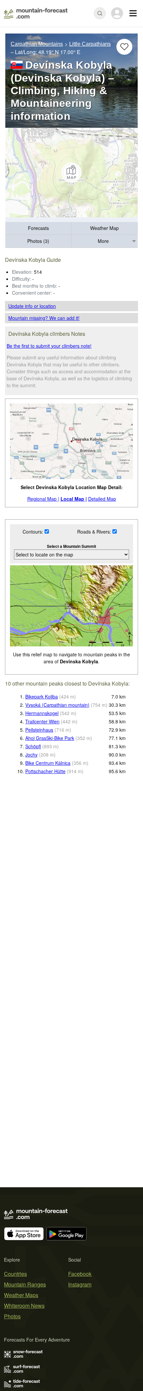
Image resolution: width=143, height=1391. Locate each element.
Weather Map (104, 228)
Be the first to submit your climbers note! (49, 345)
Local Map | (74, 498)
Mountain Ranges (25, 1284)
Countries (15, 1274)
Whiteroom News (24, 1305)
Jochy (31, 754)
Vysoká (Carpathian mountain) (57, 704)
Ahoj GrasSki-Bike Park (49, 738)
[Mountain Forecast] (36, 13)
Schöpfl (33, 746)
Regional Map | (43, 498)
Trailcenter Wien (42, 721)
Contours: (34, 531)
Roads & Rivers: (94, 531)
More (103, 241)
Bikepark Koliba (41, 696)
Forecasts (38, 228)
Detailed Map (102, 498)
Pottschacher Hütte (45, 771)
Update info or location (32, 306)
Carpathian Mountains (37, 44)
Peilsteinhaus (39, 729)
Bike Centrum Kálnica (48, 763)
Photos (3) (38, 241)
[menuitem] (38, 228)
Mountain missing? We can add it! (43, 318)
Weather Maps (21, 1295)
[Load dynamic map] (71, 173)
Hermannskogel (42, 713)
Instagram (79, 1284)
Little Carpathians (90, 44)
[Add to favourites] (124, 47)
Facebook (79, 1274)
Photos (12, 1316)
